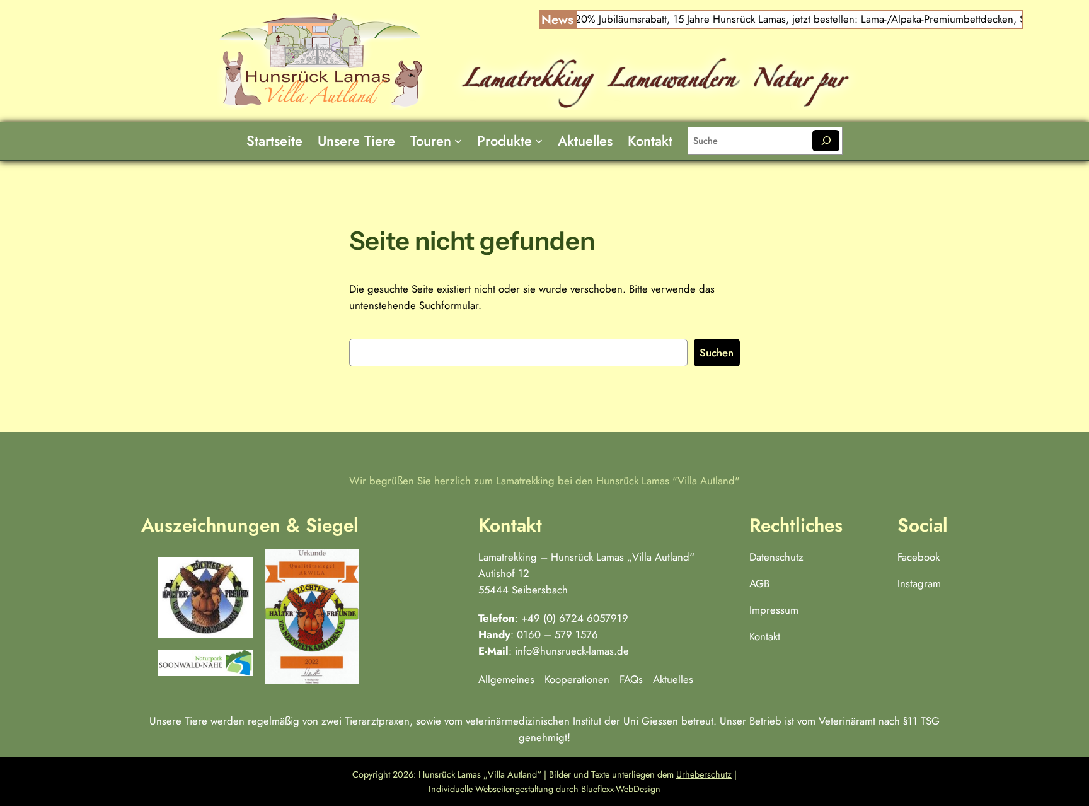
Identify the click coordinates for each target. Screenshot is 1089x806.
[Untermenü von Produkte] (539, 140)
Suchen (717, 352)
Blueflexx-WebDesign (620, 789)
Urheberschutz (704, 774)
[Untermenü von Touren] (458, 140)
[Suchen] (825, 140)
